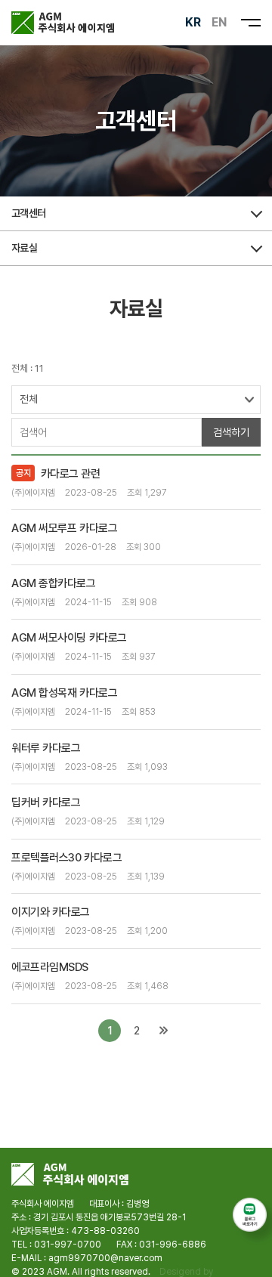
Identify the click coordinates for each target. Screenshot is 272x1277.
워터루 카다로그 (45, 748)
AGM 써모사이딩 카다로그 (69, 638)
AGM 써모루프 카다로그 (64, 528)
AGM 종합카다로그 (53, 583)
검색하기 (231, 432)
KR (193, 22)
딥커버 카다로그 (45, 802)
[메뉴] (251, 22)
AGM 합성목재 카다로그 (64, 693)
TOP (249, 1259)
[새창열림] (250, 1215)
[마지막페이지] (163, 1030)
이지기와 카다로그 (50, 912)
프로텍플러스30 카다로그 (66, 857)
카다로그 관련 (70, 474)
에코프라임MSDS (49, 967)
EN (219, 22)
